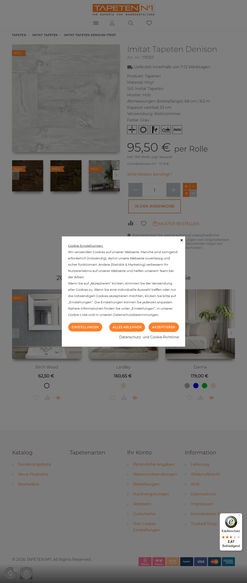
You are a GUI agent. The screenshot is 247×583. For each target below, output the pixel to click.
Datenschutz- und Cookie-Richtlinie (149, 337)
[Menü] (239, 516)
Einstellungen (85, 327)
